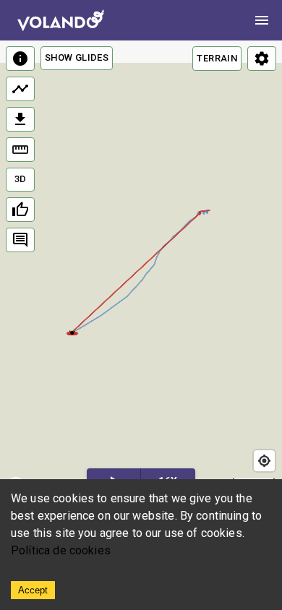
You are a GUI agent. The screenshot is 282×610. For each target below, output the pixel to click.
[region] (141, 271)
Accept (33, 590)
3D (20, 178)
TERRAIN (217, 58)
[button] (72, 332)
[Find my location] (264, 460)
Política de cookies (61, 550)
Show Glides (76, 57)
